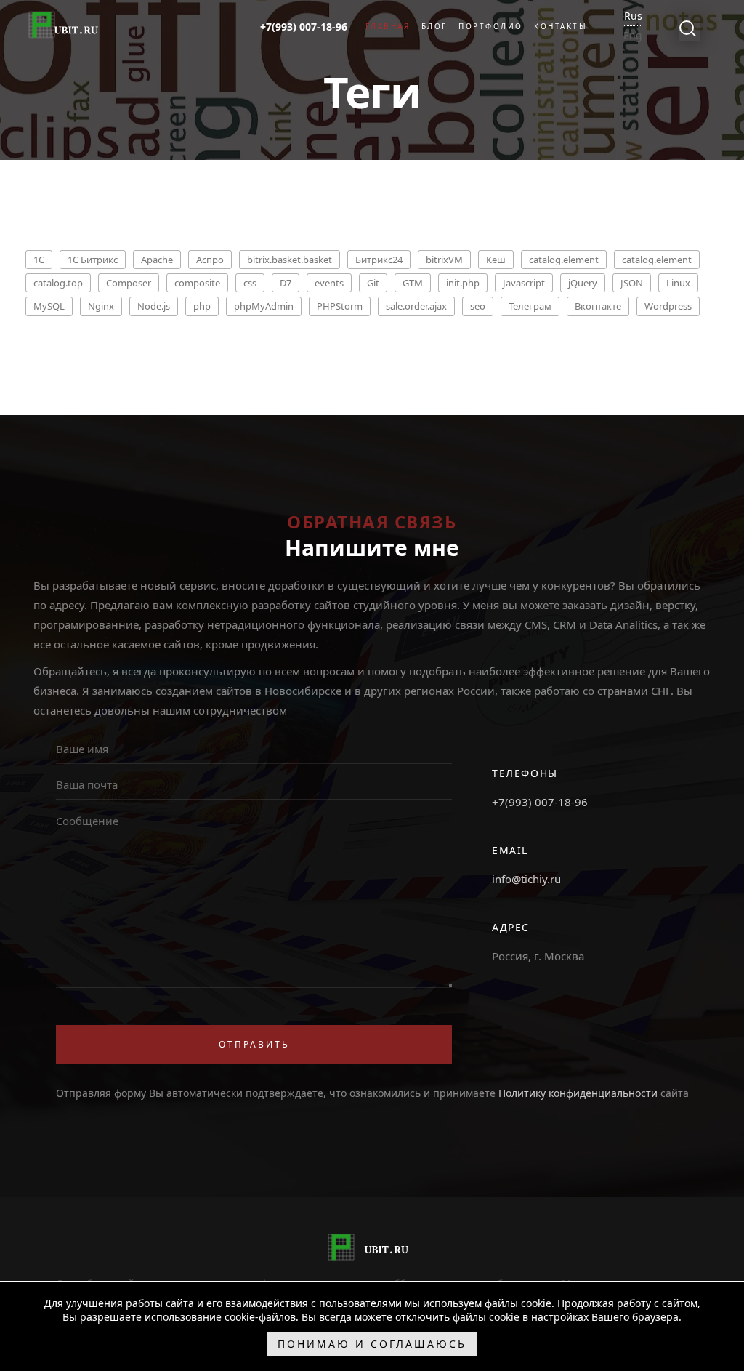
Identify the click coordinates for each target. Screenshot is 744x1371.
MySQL (49, 306)
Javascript (524, 282)
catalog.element (564, 259)
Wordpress (668, 306)
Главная (388, 26)
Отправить (254, 1044)
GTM (413, 282)
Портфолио (490, 26)
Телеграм (530, 306)
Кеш (496, 259)
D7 (285, 282)
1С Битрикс (93, 259)
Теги (372, 91)
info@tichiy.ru (526, 879)
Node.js (153, 306)
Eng (632, 35)
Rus (633, 16)
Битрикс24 (379, 259)
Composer (128, 282)
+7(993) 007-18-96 (540, 802)
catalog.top (58, 282)
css (249, 282)
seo (477, 306)
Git (373, 282)
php (202, 306)
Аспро (210, 259)
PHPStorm (340, 306)
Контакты (560, 26)
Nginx (101, 306)
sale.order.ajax (416, 306)
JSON (631, 282)
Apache (157, 259)
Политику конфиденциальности (578, 1093)
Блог (434, 26)
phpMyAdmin (264, 306)
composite (197, 282)
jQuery (582, 282)
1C (38, 259)
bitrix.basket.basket (289, 259)
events (329, 282)
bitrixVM (444, 259)
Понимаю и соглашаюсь (372, 1344)
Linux (678, 282)
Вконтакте (598, 306)
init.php (463, 282)
